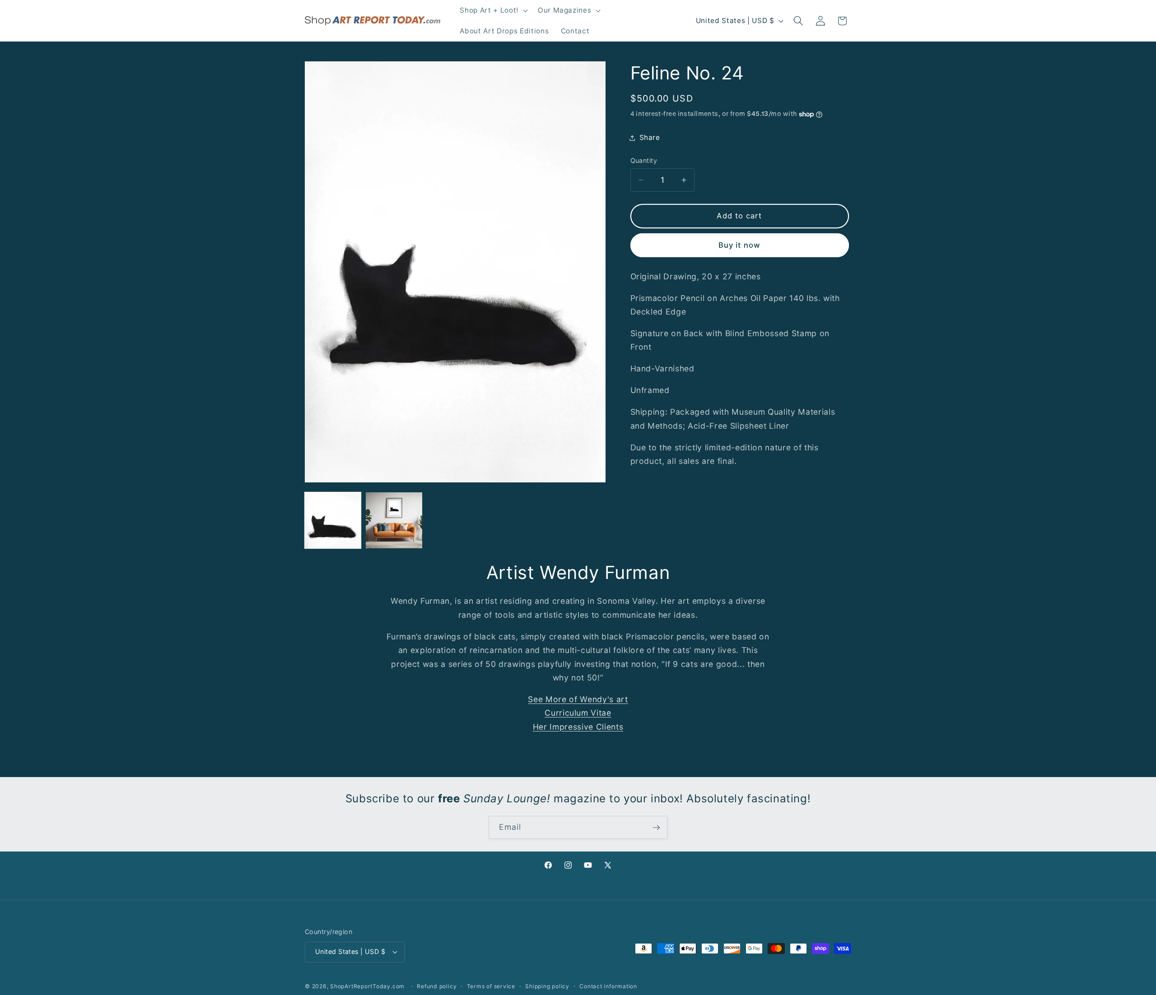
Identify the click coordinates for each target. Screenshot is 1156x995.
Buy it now (739, 245)
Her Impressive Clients (578, 726)
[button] (492, 10)
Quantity (643, 160)
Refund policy (437, 986)
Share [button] (649, 137)
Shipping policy (547, 986)
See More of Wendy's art (578, 699)
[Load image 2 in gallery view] (394, 520)
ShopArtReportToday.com (367, 986)
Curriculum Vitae (578, 712)
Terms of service (491, 986)
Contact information (608, 986)
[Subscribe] (656, 827)
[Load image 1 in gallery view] (333, 520)
